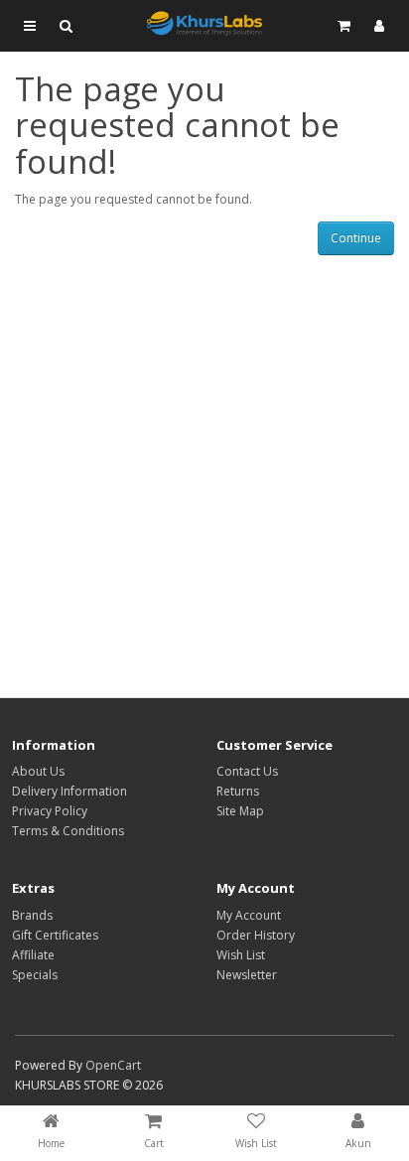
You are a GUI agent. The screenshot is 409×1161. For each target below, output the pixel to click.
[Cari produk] (65, 26)
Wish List (240, 954)
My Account (248, 915)
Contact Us (247, 771)
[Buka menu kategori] (30, 26)
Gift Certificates (55, 935)
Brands (32, 915)
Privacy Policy (49, 810)
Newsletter (246, 974)
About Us (38, 771)
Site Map (240, 810)
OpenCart (113, 1065)
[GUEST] (379, 26)
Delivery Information (69, 791)
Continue (356, 237)
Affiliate (33, 954)
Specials (35, 974)
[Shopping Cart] (343, 26)
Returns (237, 791)
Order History (255, 935)
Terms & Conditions (68, 830)
